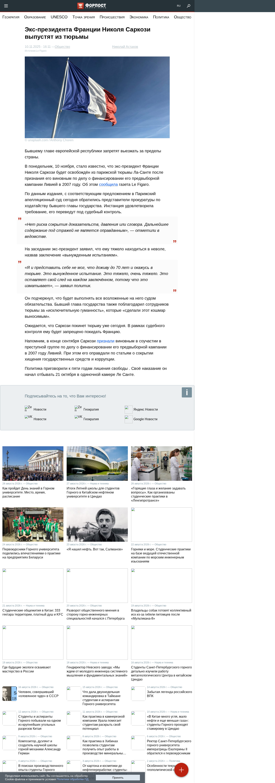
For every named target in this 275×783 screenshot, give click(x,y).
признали (105, 341)
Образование (35, 17)
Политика (161, 17)
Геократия (10, 17)
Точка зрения (83, 17)
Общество (182, 17)
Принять (117, 777)
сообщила (108, 184)
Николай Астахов (125, 46)
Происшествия (112, 17)
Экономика (138, 17)
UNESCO (59, 17)
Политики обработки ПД (72, 779)
